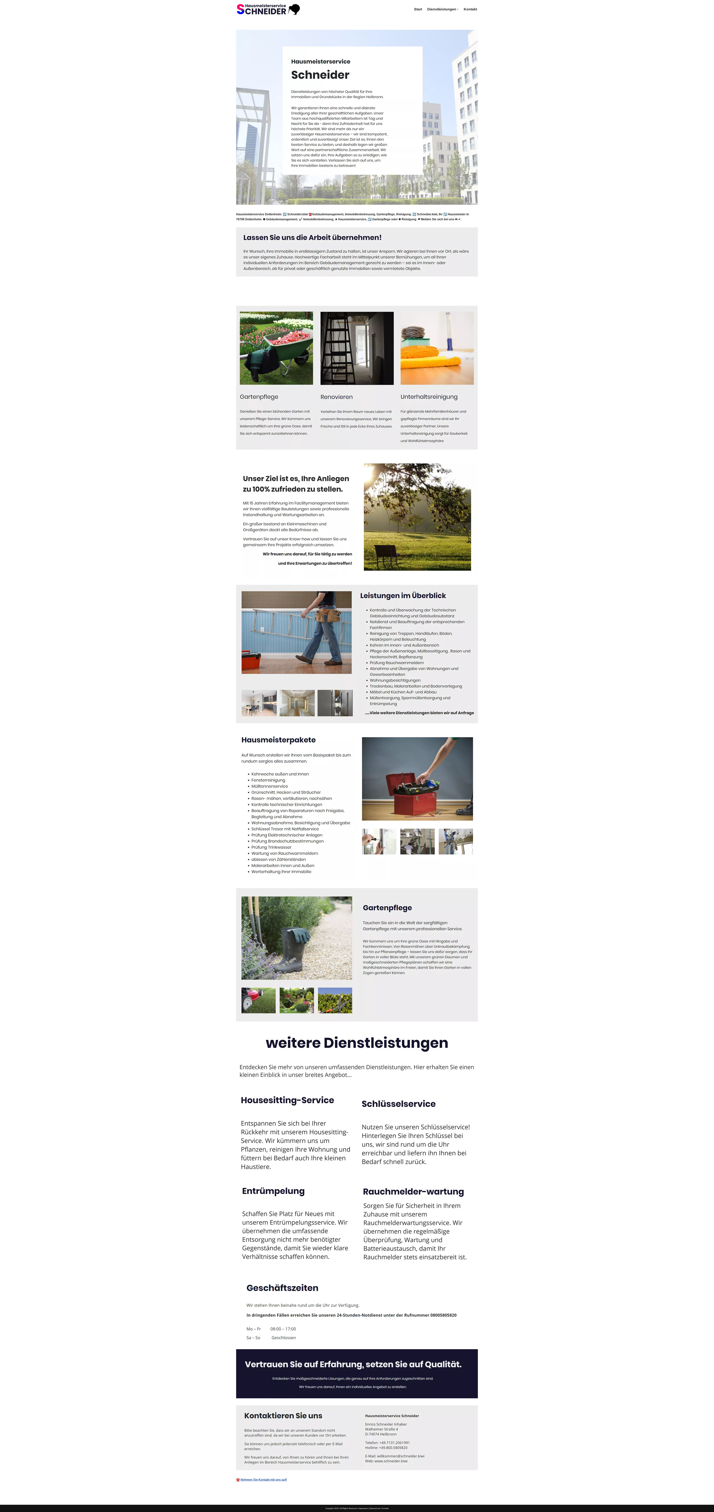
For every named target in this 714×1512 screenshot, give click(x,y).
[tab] (251, 297)
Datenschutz (374, 1508)
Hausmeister (251, 297)
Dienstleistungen (285, 297)
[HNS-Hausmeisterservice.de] (268, 9)
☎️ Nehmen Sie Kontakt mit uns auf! (261, 1479)
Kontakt (470, 9)
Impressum (363, 1508)
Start (418, 9)
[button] (458, 9)
